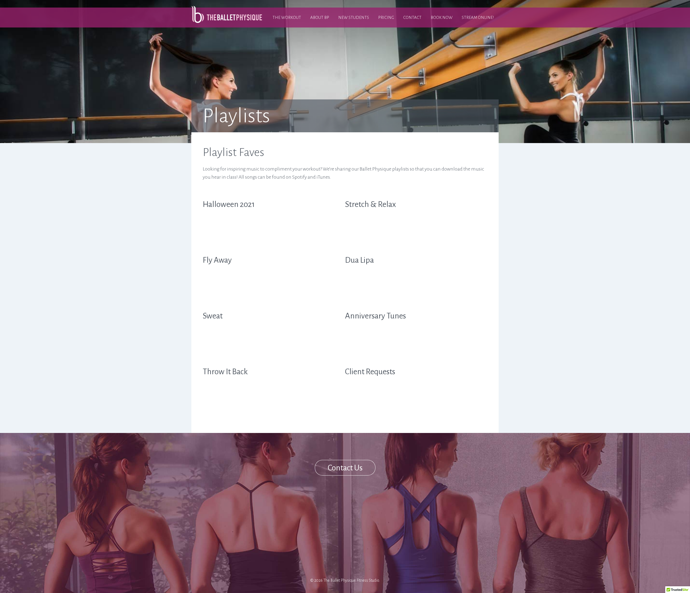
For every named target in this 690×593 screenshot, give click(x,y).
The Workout (286, 17)
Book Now (442, 17)
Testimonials (295, 526)
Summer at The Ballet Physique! (303, 551)
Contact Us (345, 467)
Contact (412, 17)
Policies (290, 534)
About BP (319, 17)
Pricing (386, 17)
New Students (353, 17)
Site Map (290, 541)
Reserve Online (297, 512)
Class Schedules (298, 504)
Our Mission (295, 519)
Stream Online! (478, 17)
